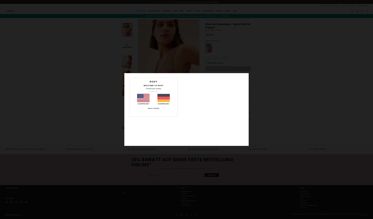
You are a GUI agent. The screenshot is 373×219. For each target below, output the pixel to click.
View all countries (153, 108)
